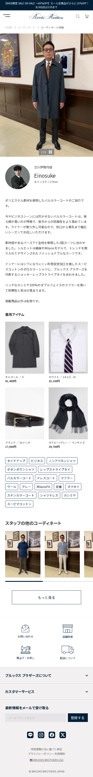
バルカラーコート (19, 478)
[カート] (87, 15)
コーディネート (26, 27)
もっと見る (46, 597)
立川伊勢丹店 (43, 167)
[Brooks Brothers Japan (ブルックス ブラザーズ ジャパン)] (46, 16)
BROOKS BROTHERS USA (48, 760)
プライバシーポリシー (41, 753)
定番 (59, 486)
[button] (6, 16)
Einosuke (45, 175)
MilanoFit (43, 486)
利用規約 (60, 753)
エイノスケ (40, 182)
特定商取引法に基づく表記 (46, 749)
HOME (8, 27)
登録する (78, 717)
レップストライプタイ (55, 469)
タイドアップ (16, 461)
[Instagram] (41, 735)
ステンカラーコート (20, 495)
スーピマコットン (19, 504)
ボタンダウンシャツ (20, 469)
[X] (62, 735)
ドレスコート (46, 478)
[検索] (78, 15)
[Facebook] (52, 735)
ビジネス (37, 461)
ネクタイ (73, 486)
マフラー (67, 478)
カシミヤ (70, 495)
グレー (26, 486)
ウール (11, 486)
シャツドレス (49, 495)
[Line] (30, 735)
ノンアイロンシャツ (62, 461)
